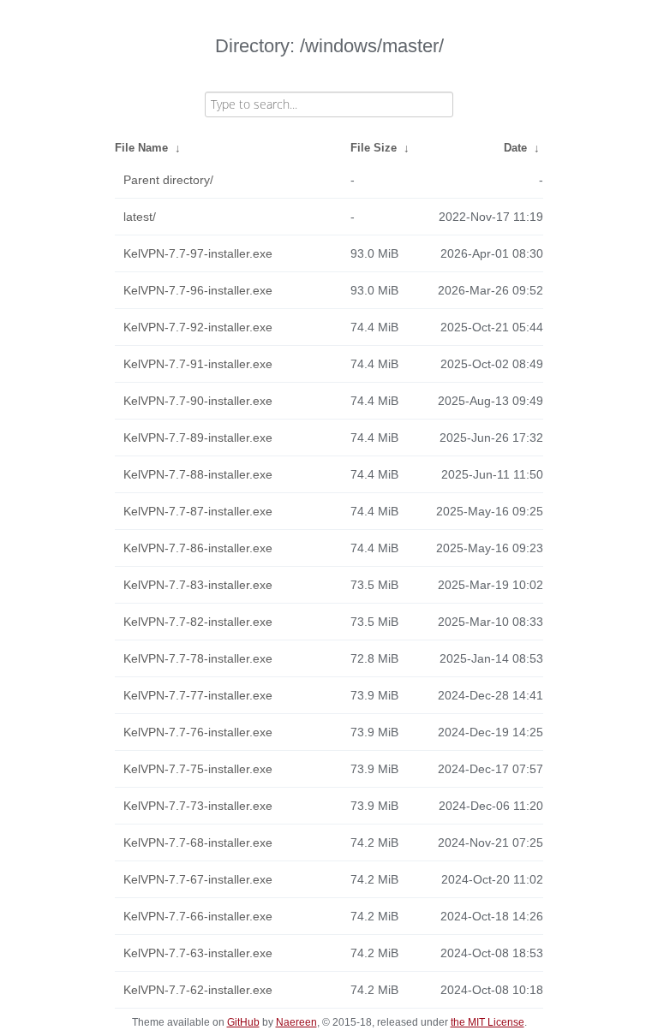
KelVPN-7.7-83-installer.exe (197, 585)
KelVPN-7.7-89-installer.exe (197, 437)
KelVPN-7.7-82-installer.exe (197, 621)
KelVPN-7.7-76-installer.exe (197, 732)
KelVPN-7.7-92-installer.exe (197, 327)
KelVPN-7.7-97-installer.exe (197, 253)
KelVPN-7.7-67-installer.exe (197, 879)
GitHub (243, 1022)
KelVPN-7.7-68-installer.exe (197, 842)
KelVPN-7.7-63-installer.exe (197, 953)
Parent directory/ (168, 180)
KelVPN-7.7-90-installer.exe (197, 401)
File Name (141, 147)
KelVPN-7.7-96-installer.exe (197, 290)
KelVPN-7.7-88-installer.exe (197, 474)
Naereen (296, 1022)
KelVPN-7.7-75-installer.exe (197, 769)
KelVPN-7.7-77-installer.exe (197, 695)
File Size (373, 147)
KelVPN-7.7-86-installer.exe (197, 548)
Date (515, 147)
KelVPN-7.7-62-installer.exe (197, 990)
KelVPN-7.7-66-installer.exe (197, 916)
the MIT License (487, 1022)
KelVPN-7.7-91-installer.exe (197, 364)
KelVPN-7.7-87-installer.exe (197, 511)
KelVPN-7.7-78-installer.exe (197, 658)
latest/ (139, 216)
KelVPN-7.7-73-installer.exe (197, 806)
